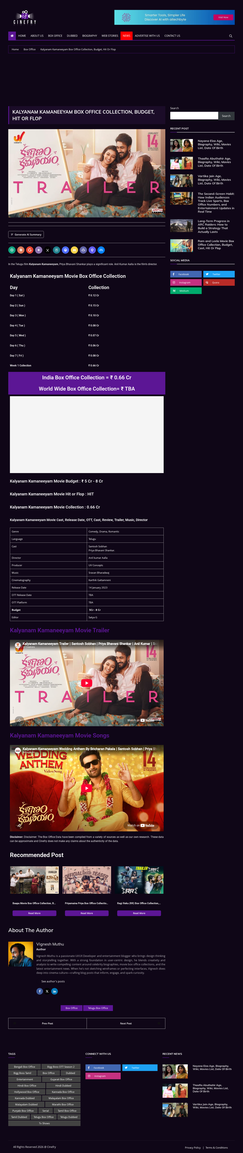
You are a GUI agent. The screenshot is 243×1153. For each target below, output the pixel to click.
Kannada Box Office (63, 1091)
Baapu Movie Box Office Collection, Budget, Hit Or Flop (34, 903)
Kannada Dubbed (25, 1098)
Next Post (126, 1023)
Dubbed (72, 36)
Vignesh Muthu (50, 944)
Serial (45, 1110)
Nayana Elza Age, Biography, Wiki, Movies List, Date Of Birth (214, 144)
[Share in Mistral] (74, 250)
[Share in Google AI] (29, 250)
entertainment (25, 1079)
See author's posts (53, 981)
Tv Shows (44, 1123)
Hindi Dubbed (63, 1085)
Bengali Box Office (24, 1066)
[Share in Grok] (47, 250)
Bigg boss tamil (22, 1073)
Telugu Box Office (98, 1008)
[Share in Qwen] (92, 250)
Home (22, 36)
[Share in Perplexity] (56, 250)
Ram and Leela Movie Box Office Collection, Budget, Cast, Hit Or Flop (216, 244)
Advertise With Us (147, 36)
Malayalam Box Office (61, 1098)
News (126, 36)
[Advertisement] (121, 78)
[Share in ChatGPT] (12, 250)
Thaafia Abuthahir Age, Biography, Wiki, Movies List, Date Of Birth (214, 162)
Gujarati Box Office (61, 1079)
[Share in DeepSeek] (65, 250)
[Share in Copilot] (83, 250)
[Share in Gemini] (38, 250)
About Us (37, 36)
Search (174, 108)
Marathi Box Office (63, 1104)
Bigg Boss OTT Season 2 (61, 1066)
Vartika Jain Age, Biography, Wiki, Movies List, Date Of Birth (214, 179)
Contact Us (172, 36)
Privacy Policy (193, 1147)
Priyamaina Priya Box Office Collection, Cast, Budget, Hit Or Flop (87, 903)
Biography (89, 36)
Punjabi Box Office (23, 1110)
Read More (34, 913)
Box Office (55, 36)
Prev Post (47, 1023)
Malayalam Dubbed (26, 1104)
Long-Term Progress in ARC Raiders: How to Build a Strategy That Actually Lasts (214, 226)
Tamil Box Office (67, 1110)
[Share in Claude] (20, 250)
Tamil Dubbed (19, 1117)
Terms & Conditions (217, 1147)
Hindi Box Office (27, 1085)
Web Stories (110, 36)
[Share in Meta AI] (101, 250)
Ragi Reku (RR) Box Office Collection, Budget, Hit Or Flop (139, 903)
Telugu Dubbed (68, 1117)
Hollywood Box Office (26, 1091)
